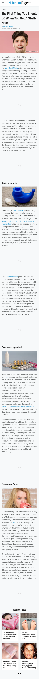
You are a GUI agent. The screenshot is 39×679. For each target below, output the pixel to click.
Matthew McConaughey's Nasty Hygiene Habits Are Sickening (29, 665)
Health (4, 9)
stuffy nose (18, 210)
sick (6, 377)
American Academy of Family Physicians (18, 407)
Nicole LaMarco (8, 26)
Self (14, 522)
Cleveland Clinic (11, 68)
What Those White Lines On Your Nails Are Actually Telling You (9, 665)
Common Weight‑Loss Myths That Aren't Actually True (29, 635)
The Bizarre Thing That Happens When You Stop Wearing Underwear (10, 635)
